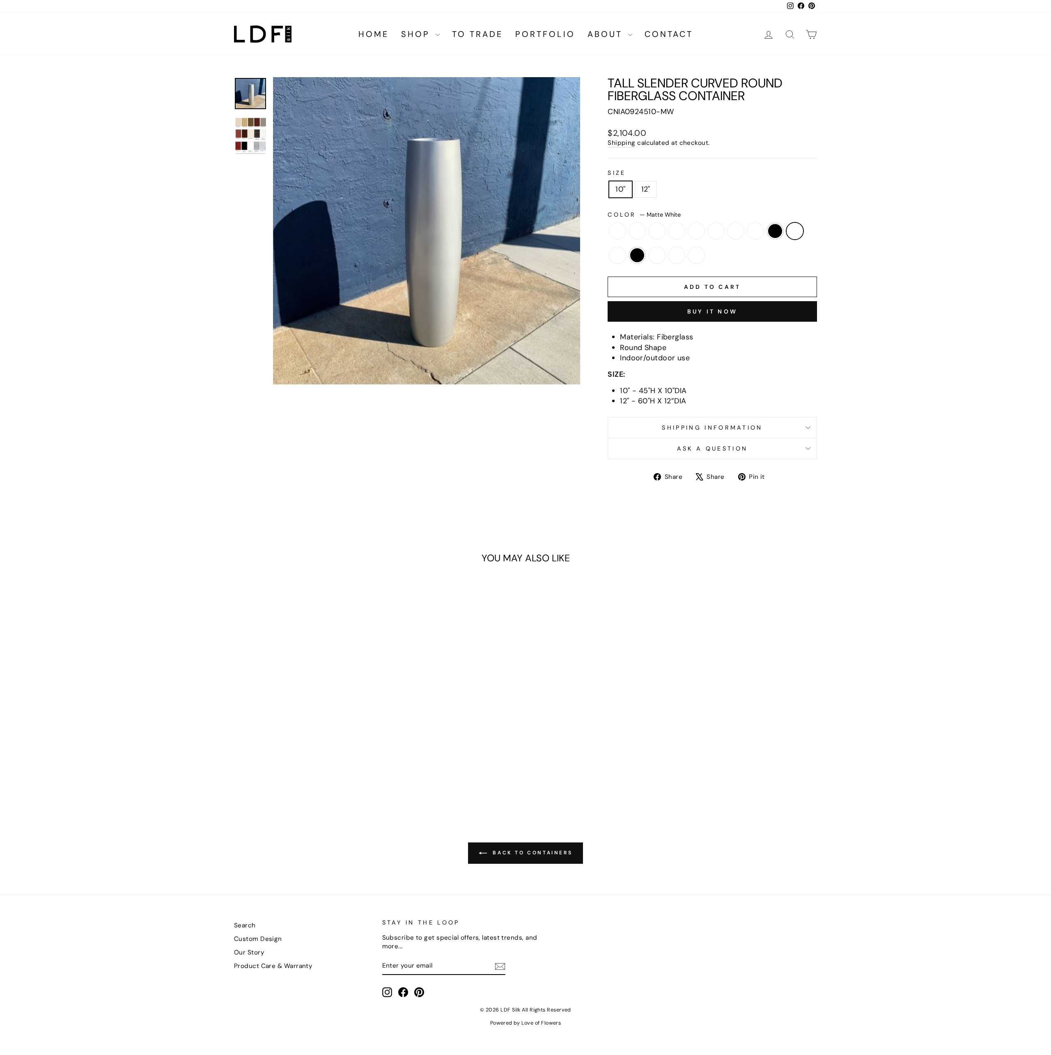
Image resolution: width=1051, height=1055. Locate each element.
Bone (617, 231)
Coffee (696, 231)
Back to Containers (531, 852)
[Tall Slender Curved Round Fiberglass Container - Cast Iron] (276, 764)
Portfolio (545, 34)
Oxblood (617, 255)
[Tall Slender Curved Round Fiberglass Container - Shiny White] (292, 773)
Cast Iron (676, 231)
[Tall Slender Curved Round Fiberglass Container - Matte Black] (331, 764)
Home (373, 34)
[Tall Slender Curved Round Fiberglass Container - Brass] (253, 764)
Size (617, 172)
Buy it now (712, 311)
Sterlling (696, 255)
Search (245, 925)
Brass (637, 231)
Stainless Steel (676, 255)
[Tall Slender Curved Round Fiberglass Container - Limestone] (320, 764)
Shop (417, 34)
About (606, 34)
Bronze (657, 231)
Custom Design (258, 939)
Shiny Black (637, 255)
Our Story (249, 952)
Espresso (735, 231)
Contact (669, 34)
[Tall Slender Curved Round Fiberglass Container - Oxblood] (353, 764)
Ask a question (712, 448)
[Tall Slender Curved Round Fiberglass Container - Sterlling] (315, 773)
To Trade (477, 34)
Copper (716, 231)
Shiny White (657, 255)
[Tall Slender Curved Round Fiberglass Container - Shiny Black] (364, 764)
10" (620, 189)
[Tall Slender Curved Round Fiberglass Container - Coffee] (287, 764)
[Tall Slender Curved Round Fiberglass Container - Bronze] (264, 764)
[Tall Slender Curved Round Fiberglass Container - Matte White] (342, 764)
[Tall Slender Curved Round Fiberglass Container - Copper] (298, 764)
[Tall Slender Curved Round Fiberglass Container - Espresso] (309, 764)
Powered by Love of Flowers (525, 1023)
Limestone (755, 231)
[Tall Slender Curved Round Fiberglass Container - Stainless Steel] (303, 773)
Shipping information (712, 427)
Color (644, 214)
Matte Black (775, 231)
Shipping (622, 143)
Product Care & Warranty (273, 966)
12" (645, 189)
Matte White (795, 231)
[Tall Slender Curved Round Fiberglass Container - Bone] (242, 764)
